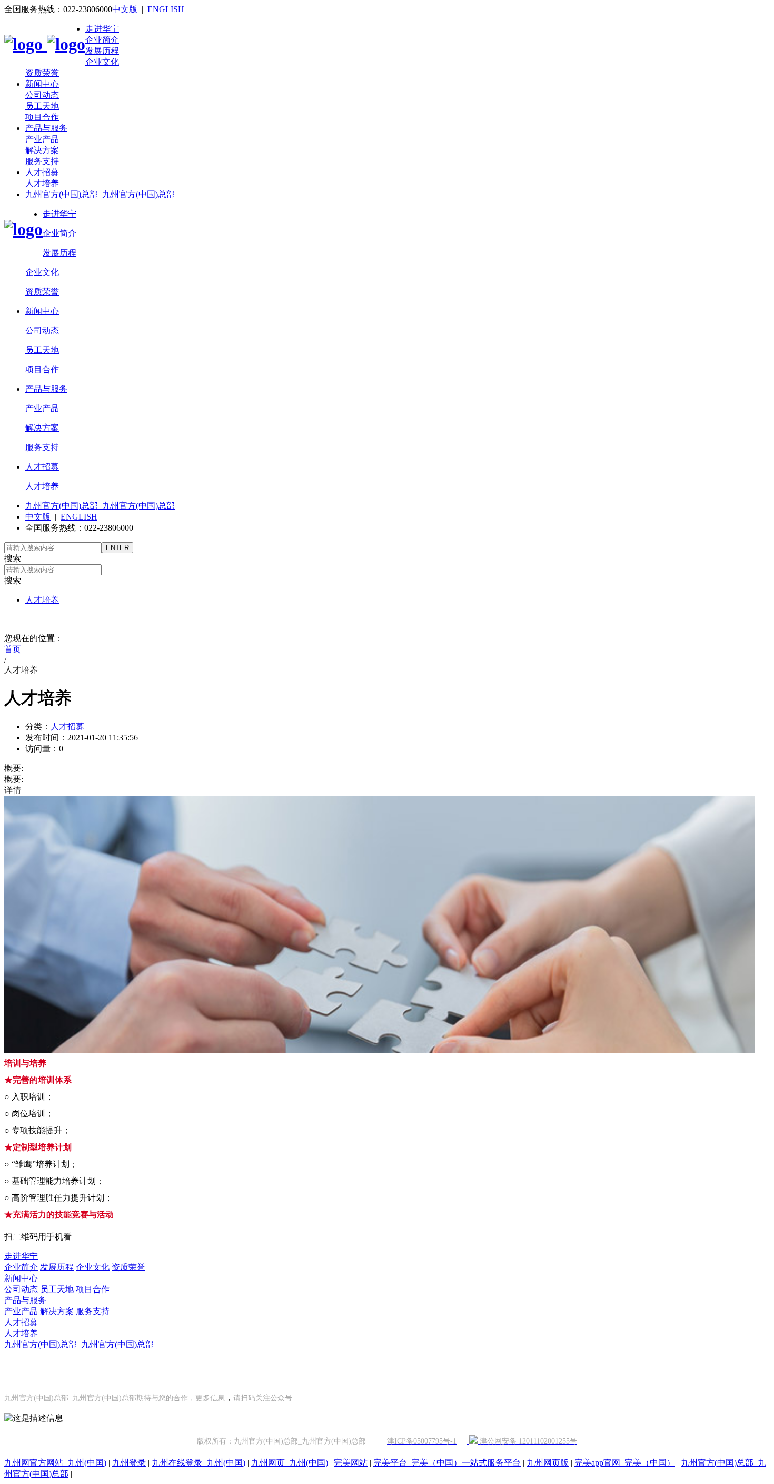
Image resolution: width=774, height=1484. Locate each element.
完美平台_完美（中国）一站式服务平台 (447, 1462)
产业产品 (42, 139)
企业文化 (102, 61)
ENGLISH (165, 9)
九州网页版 (548, 1462)
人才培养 (42, 183)
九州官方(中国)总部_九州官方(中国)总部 (100, 194)
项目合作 (42, 117)
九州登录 (129, 1462)
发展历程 (102, 50)
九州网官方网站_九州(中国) (55, 1462)
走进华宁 (102, 28)
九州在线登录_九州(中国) (198, 1462)
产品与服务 (46, 128)
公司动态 (42, 94)
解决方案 (42, 150)
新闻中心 (42, 83)
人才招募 (42, 172)
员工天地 (42, 105)
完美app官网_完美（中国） (624, 1462)
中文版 (124, 9)
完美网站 (351, 1462)
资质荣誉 (42, 72)
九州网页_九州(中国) (289, 1462)
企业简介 (102, 39)
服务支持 (42, 161)
